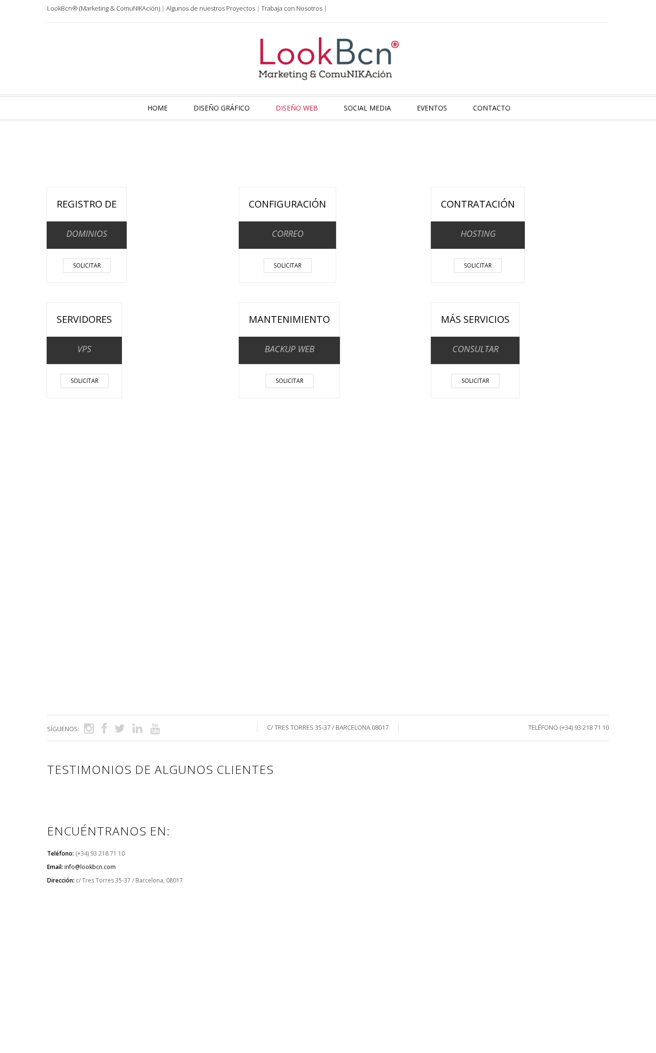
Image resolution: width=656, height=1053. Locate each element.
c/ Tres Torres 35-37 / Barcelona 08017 (328, 727)
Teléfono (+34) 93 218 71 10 (568, 727)
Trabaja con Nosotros (292, 8)
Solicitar (87, 265)
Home (157, 107)
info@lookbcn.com (90, 867)
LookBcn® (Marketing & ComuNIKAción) (103, 8)
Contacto (491, 107)
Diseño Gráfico (222, 107)
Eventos (432, 107)
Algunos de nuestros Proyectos (210, 8)
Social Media (367, 107)
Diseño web (297, 107)
